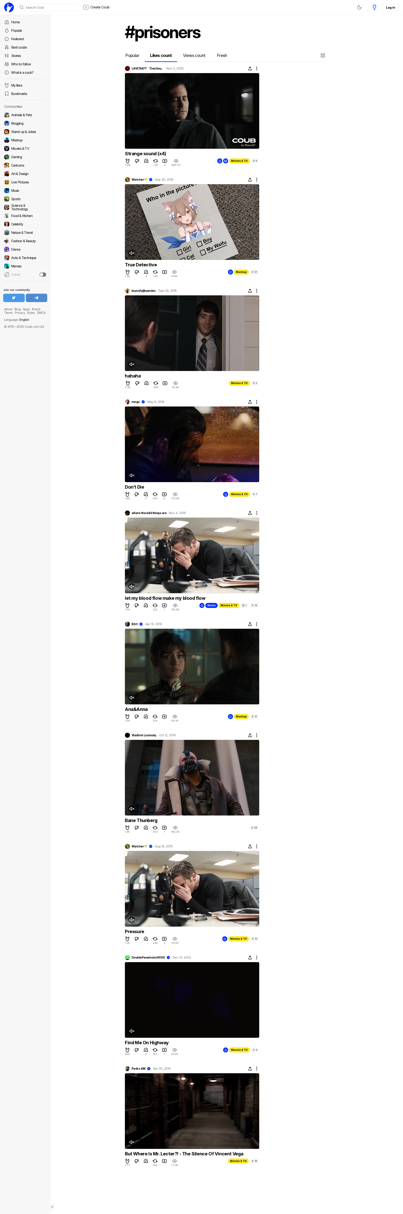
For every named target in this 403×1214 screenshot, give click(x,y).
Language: (16, 319)
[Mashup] (25, 140)
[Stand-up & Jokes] (25, 132)
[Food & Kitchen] (25, 216)
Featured (17, 39)
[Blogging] (25, 123)
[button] (323, 55)
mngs (136, 401)
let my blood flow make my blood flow (165, 598)
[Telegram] (36, 298)
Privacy (20, 312)
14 (254, 605)
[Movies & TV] (25, 148)
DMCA (41, 312)
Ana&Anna (136, 709)
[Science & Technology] (25, 207)
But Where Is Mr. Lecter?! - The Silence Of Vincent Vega (184, 1153)
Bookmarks (19, 94)
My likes (16, 85)
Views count (194, 55)
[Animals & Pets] (25, 115)
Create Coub (100, 7)
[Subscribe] (42, 274)
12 (254, 716)
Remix (211, 605)
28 (254, 827)
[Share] (250, 68)
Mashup (241, 272)
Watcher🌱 (139, 179)
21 (254, 272)
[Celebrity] (25, 224)
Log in (390, 7)
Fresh (222, 55)
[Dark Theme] (359, 7)
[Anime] (25, 274)
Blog (17, 309)
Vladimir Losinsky (144, 735)
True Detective (141, 264)
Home (15, 22)
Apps (26, 309)
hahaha (133, 376)
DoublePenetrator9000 (148, 957)
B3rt (135, 624)
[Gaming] (25, 157)
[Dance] (25, 249)
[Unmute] (131, 253)
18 (254, 1161)
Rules (31, 312)
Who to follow (21, 64)
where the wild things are (149, 513)
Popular (16, 30)
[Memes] (25, 266)
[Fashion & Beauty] (25, 241)
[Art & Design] (25, 174)
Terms (8, 312)
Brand (36, 309)
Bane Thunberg (141, 820)
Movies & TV (239, 160)
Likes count (161, 55)
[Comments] (146, 160)
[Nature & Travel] (25, 232)
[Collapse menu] (52, 1207)
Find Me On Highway (147, 1042)
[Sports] (25, 199)
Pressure (134, 931)
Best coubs (19, 47)
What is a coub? (22, 72)
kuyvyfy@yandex (144, 290)
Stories (16, 56)
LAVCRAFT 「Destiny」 (148, 68)
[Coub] (9, 7)
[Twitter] (14, 298)
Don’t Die (134, 487)
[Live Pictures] (25, 182)
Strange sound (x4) (145, 153)
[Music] (25, 190)
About (8, 309)
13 (254, 938)
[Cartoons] (25, 165)
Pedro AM (138, 1068)
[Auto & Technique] (25, 258)
